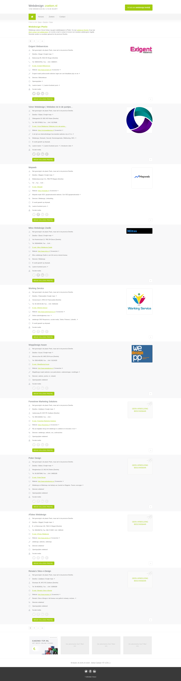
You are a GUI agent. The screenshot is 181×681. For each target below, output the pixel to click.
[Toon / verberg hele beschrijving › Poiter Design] (64, 485)
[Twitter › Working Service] (34, 331)
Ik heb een (139, 7)
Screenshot (56, 70)
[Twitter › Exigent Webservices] (34, 93)
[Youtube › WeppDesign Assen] (46, 388)
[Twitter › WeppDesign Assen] (34, 388)
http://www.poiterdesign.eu (46, 481)
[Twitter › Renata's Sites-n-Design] (34, 614)
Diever (40, 235)
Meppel (41, 522)
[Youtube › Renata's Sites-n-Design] (46, 614)
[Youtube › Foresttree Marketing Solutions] (46, 444)
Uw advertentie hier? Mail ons (75, 645)
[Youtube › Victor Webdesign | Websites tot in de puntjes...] (46, 154)
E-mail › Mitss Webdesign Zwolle (42, 247)
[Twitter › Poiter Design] (34, 501)
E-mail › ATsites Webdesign (40, 534)
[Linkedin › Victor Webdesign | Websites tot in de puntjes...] (42, 154)
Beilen (40, 465)
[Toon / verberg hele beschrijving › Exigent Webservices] (64, 74)
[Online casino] (45, 646)
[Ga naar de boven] (151, 99)
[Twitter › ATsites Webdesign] (34, 557)
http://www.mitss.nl (44, 251)
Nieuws (41, 17)
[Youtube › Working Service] (46, 331)
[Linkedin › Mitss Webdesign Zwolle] (42, 275)
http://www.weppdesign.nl (45, 368)
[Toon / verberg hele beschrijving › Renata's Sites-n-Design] (64, 598)
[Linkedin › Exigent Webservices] (42, 93)
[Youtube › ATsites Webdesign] (46, 557)
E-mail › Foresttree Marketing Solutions (44, 421)
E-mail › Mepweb (37, 187)
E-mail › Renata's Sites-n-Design (42, 590)
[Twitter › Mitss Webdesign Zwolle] (34, 275)
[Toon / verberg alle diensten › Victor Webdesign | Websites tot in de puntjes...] (64, 138)
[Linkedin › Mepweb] (42, 214)
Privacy (94, 676)
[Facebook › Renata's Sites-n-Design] (38, 614)
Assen (40, 352)
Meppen (41, 175)
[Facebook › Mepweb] (38, 214)
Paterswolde (42, 296)
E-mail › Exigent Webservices (41, 66)
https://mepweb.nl (43, 191)
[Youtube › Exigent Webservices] (46, 93)
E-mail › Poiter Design (39, 477)
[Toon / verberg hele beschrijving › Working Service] (64, 316)
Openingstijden (37, 81)
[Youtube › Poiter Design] (46, 501)
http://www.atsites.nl (44, 538)
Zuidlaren (41, 409)
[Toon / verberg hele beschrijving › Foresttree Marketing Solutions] (64, 429)
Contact (62, 17)
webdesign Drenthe (83, 30)
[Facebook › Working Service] (38, 331)
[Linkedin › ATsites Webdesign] (42, 557)
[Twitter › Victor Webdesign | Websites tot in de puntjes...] (34, 154)
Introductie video (67, 146)
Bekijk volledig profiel (43, 99)
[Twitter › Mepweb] (34, 214)
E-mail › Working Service (39, 308)
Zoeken (51, 17)
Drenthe (34, 54)
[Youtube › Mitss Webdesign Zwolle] (46, 275)
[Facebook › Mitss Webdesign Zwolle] (38, 275)
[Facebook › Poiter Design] (38, 501)
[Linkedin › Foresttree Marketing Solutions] (42, 444)
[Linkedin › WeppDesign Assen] (42, 388)
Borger (41, 54)
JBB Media (88, 676)
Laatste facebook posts (52, 85)
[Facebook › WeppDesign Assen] (38, 388)
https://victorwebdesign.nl (46, 130)
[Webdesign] (32, 17)
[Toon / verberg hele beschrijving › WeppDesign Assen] (64, 372)
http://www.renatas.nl (44, 594)
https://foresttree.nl (44, 425)
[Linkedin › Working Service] (42, 331)
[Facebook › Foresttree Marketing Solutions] (38, 444)
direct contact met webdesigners (38, 32)
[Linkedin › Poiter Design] (42, 501)
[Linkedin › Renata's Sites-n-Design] (42, 614)
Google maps (49, 54)
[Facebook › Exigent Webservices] (38, 93)
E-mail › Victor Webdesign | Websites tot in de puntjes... (49, 126)
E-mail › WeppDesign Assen (40, 364)
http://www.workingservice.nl (46, 312)
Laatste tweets (37, 85)
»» (42, 41)
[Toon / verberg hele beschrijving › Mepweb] (64, 195)
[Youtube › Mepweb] (46, 214)
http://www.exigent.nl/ (44, 70)
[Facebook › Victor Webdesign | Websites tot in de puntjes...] (38, 154)
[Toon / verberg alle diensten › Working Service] (64, 320)
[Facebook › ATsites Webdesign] (38, 557)
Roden (40, 114)
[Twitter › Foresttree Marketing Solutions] (34, 444)
